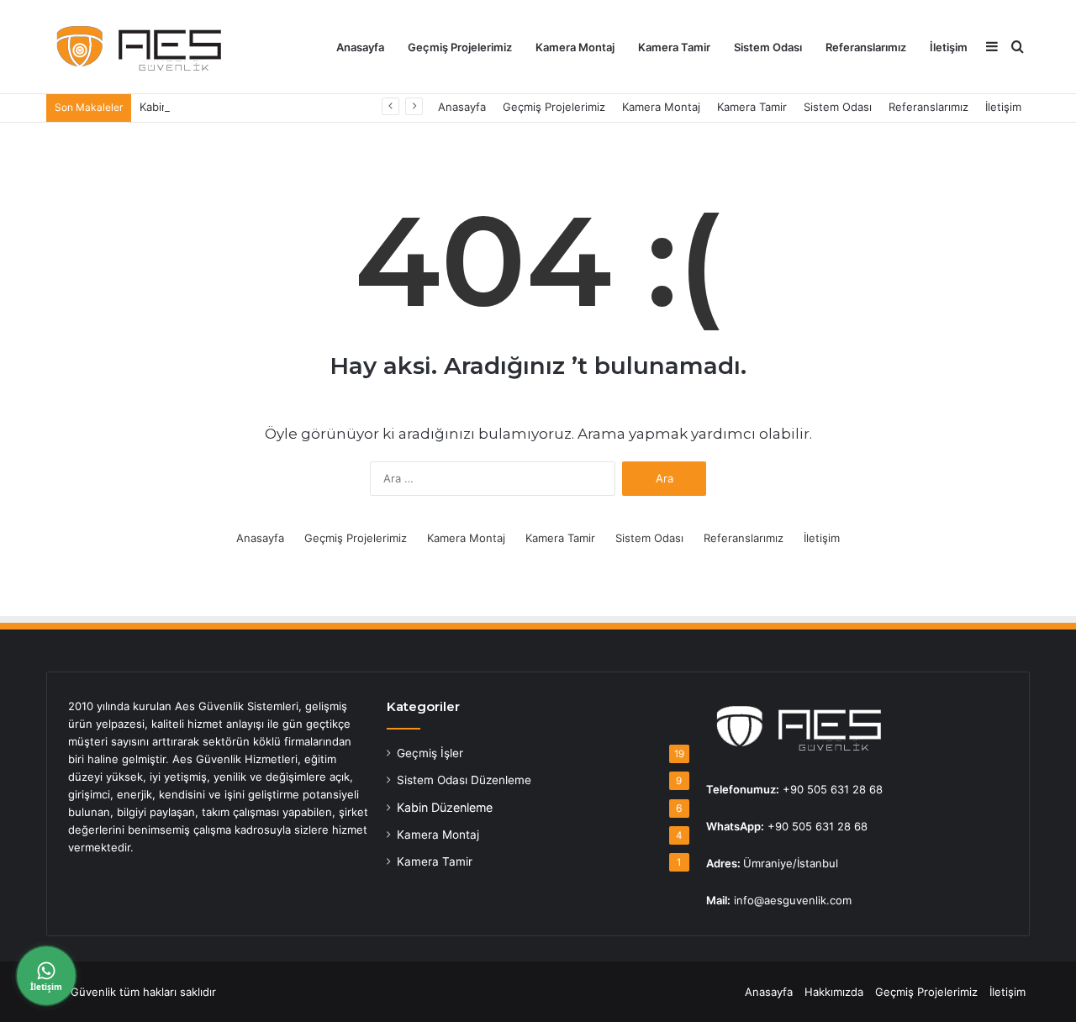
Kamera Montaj (574, 47)
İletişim (949, 47)
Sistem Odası (768, 47)
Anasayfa (360, 47)
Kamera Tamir (674, 47)
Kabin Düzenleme (445, 807)
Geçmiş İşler (430, 753)
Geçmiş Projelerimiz (460, 47)
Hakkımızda (833, 991)
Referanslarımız (865, 47)
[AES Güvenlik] (134, 47)
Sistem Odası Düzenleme (464, 780)
